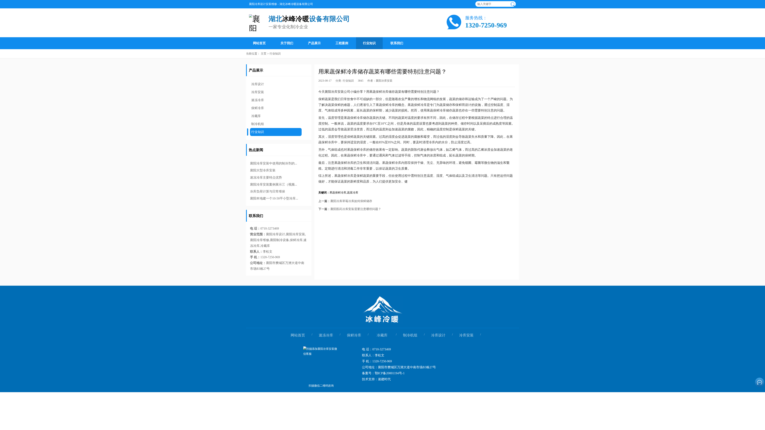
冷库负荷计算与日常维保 (267, 191)
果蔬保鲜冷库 (338, 192)
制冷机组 (257, 124)
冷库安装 (257, 92)
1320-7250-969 (486, 25)
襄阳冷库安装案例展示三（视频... (273, 184)
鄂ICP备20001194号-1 (390, 373)
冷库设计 (257, 84)
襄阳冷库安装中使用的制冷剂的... (273, 163)
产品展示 (314, 43)
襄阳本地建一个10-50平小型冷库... (274, 198)
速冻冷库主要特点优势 (266, 177)
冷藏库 (256, 116)
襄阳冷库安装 (384, 80)
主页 (263, 53)
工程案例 (341, 43)
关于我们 (286, 43)
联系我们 (396, 43)
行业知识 (369, 43)
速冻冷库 (257, 100)
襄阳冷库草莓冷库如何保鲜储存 (351, 201)
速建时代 (384, 379)
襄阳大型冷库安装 (263, 170)
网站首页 (259, 43)
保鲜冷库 (257, 108)
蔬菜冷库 (352, 192)
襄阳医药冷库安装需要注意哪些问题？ (355, 209)
